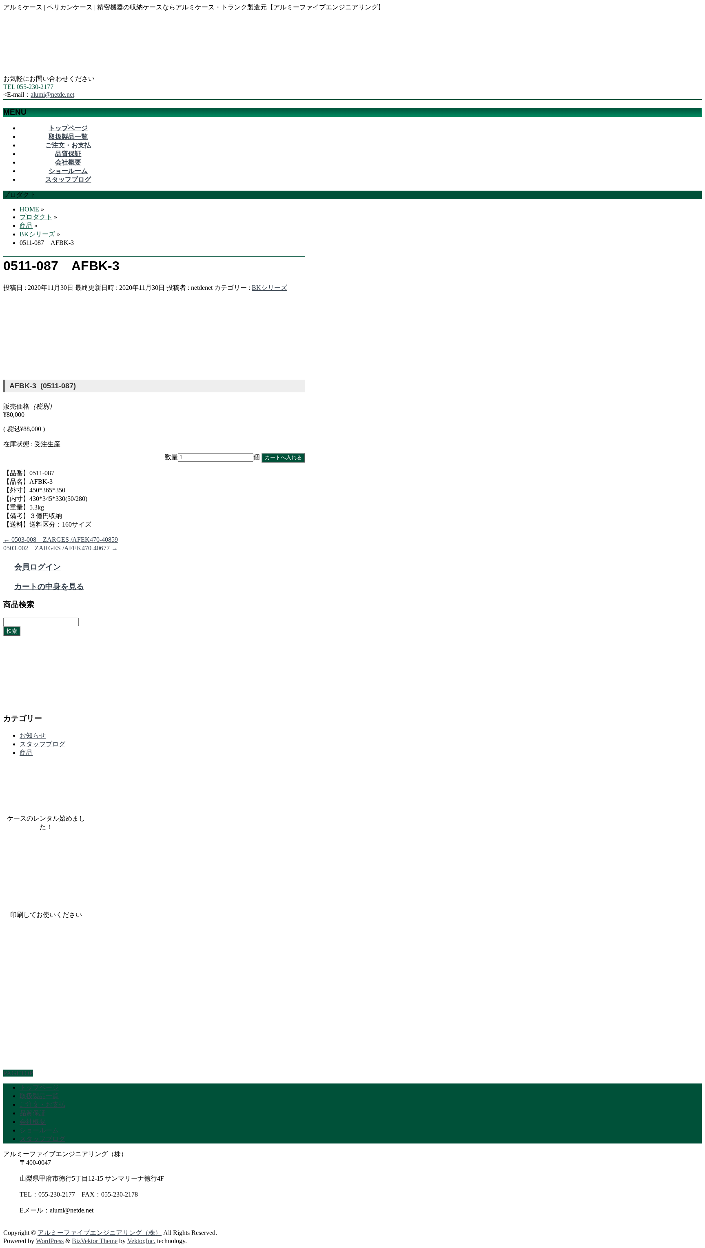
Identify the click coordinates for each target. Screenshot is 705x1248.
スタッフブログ (42, 744)
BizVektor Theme (95, 1240)
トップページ (39, 1087)
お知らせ (33, 735)
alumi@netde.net (52, 94)
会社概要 (33, 1121)
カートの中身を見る (49, 586)
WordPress (50, 1240)
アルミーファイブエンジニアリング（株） (100, 1232)
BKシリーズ (269, 287)
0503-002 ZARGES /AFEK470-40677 (60, 548)
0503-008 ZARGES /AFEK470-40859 (60, 539)
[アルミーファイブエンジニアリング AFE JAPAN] (64, 70)
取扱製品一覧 (39, 1095)
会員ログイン (37, 567)
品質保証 (33, 1113)
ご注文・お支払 (42, 1104)
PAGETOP (18, 1073)
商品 (26, 752)
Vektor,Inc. (141, 1240)
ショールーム (39, 1130)
